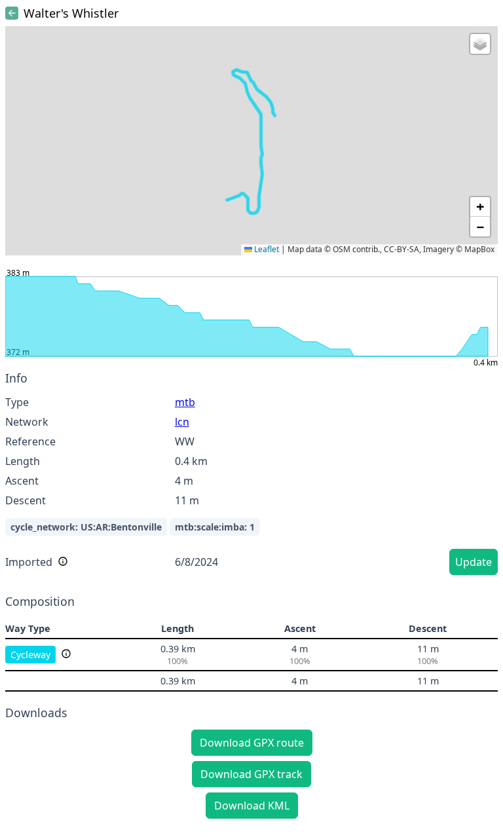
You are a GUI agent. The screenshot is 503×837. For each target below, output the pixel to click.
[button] (480, 44)
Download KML (251, 805)
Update (473, 562)
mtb (185, 402)
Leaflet (265, 249)
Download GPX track (251, 774)
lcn (182, 422)
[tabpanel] (251, 475)
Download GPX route (252, 742)
